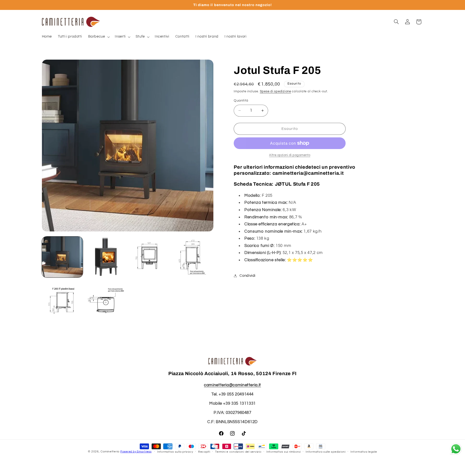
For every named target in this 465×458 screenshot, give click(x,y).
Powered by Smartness (136, 451)
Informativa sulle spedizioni (326, 451)
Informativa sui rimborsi (283, 451)
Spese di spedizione (275, 91)
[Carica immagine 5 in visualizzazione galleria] (62, 300)
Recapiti (204, 451)
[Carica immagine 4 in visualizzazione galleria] (192, 257)
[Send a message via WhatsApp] (456, 449)
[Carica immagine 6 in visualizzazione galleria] (105, 300)
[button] (98, 37)
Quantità (241, 100)
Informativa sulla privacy (175, 451)
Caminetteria (110, 451)
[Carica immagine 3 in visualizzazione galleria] (149, 257)
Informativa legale (363, 451)
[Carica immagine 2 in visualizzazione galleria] (105, 257)
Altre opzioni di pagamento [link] (289, 155)
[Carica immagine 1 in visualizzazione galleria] (62, 257)
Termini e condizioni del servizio (238, 451)
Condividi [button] (248, 275)
